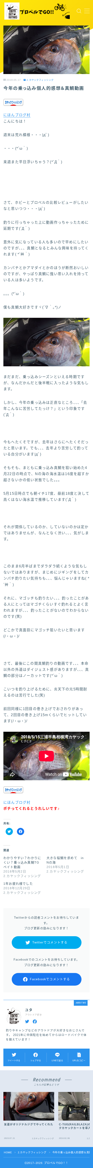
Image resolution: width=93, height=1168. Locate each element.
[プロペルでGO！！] (37, 11)
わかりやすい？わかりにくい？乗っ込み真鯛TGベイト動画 (22, 862)
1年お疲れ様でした (18, 883)
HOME (8, 1152)
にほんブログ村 (16, 115)
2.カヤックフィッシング (40, 80)
